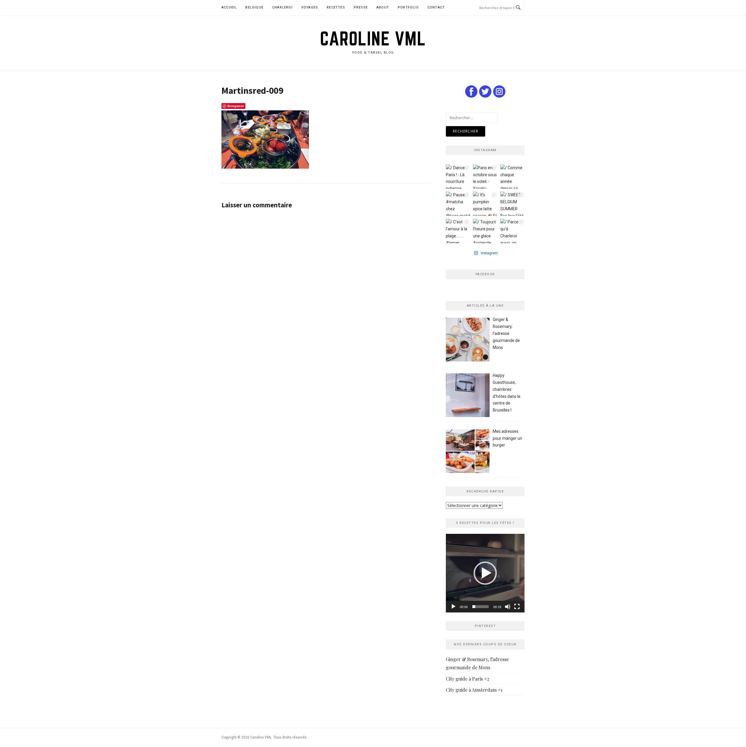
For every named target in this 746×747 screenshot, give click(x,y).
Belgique (254, 7)
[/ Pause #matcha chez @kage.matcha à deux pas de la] (458, 204)
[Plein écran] (517, 607)
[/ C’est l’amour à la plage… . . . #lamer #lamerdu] (458, 231)
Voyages (309, 7)
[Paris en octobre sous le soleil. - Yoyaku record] (485, 177)
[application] (485, 573)
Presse (361, 7)
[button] (485, 573)
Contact (436, 7)
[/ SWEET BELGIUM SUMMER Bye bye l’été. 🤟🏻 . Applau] (512, 204)
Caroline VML (373, 38)
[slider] (480, 606)
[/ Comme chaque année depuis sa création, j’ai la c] (512, 177)
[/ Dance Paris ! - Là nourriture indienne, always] (458, 177)
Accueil (229, 7)
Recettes (336, 7)
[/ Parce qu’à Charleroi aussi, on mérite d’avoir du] (512, 231)
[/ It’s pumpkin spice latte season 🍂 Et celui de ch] (485, 204)
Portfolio (408, 7)
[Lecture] (453, 607)
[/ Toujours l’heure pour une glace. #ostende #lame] (485, 231)
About (382, 7)
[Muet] (508, 607)
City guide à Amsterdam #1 (474, 690)
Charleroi (282, 7)
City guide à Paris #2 (467, 679)
